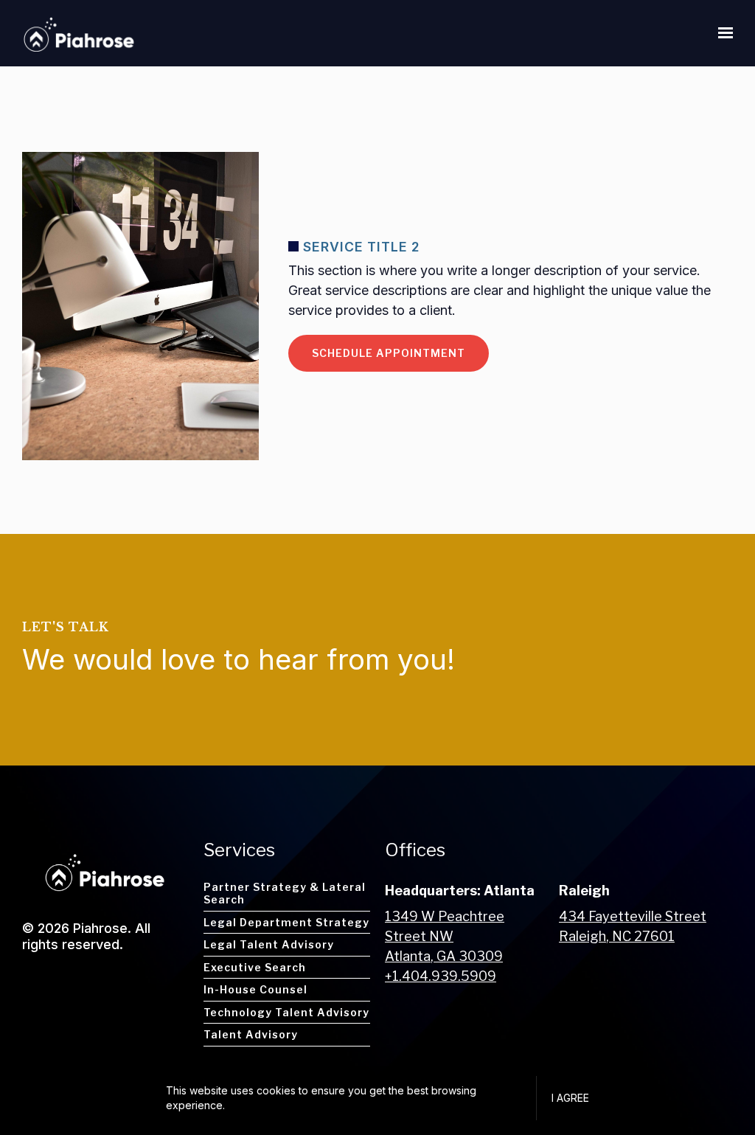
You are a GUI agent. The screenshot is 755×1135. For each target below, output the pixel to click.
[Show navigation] (722, 33)
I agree (570, 1097)
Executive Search (254, 967)
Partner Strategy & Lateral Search (284, 893)
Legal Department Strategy (286, 922)
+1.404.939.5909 (440, 976)
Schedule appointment (388, 353)
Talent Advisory (250, 1034)
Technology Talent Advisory (286, 1012)
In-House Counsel (255, 989)
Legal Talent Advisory (268, 944)
